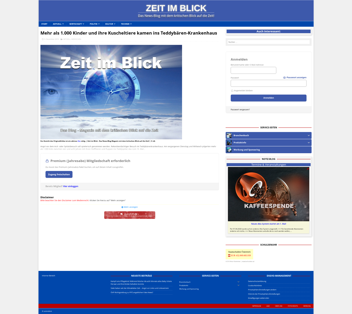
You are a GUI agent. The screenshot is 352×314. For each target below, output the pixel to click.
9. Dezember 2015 (51, 39)
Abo (79, 141)
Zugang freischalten (59, 174)
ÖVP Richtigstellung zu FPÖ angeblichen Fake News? (132, 292)
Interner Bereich (48, 275)
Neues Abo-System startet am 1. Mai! (268, 224)
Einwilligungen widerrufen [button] (258, 298)
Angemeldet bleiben (243, 90)
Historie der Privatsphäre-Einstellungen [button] (264, 294)
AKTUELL (67, 39)
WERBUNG (307, 306)
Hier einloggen (70, 186)
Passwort (235, 77)
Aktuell (57, 24)
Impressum (256, 306)
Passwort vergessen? (240, 109)
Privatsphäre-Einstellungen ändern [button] (262, 289)
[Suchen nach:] (268, 42)
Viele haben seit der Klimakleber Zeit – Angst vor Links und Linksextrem (140, 288)
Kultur (109, 24)
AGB (268, 306)
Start (44, 24)
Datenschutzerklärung (257, 281)
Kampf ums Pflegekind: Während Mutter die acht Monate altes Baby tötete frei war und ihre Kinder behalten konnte (141, 282)
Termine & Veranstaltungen (268, 164)
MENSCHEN (76, 39)
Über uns (278, 306)
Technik (125, 24)
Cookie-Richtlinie (255, 285)
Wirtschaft (75, 24)
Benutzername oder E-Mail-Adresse (247, 64)
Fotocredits (293, 306)
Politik (93, 24)
